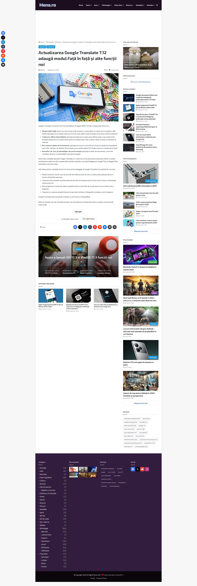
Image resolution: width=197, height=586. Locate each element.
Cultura (42, 481)
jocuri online (129, 429)
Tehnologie (106, 5)
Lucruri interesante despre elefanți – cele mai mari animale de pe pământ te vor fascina (139, 331)
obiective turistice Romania (133, 443)
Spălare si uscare (48, 490)
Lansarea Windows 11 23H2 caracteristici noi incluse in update (81, 257)
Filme (43, 563)
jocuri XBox (128, 436)
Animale (150, 5)
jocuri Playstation (130, 432)
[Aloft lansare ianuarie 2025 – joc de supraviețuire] (83, 475)
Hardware (45, 541)
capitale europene (130, 422)
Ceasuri (44, 538)
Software (58, 42)
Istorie (42, 500)
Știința (42, 516)
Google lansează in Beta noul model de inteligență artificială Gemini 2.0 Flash (146, 97)
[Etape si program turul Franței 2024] (128, 214)
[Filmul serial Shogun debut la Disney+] (83, 469)
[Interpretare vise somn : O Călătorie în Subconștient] (92, 475)
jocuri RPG (143, 432)
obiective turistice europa (148, 439)
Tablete (42, 525)
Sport (88, 5)
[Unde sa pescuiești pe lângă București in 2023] (128, 205)
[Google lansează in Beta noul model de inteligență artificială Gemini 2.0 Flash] (128, 98)
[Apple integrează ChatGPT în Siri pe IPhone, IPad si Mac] (50, 296)
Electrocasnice (45, 487)
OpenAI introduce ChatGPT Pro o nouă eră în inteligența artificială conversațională (77, 306)
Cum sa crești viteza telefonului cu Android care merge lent (146, 137)
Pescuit (42, 506)
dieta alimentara (130, 425)
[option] (81, 256)
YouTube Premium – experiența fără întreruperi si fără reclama (146, 127)
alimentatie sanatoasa (132, 418)
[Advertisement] (98, 23)
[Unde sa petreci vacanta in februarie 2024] (73, 475)
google (79, 212)
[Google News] (88, 219)
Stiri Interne (44, 522)
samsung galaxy (141, 446)
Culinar (44, 560)
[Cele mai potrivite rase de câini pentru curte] (128, 196)
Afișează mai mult (141, 231)
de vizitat (143, 422)
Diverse (129, 5)
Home (81, 5)
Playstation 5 (150, 443)
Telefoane (45, 551)
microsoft (140, 436)
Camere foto (46, 535)
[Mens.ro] (47, 5)
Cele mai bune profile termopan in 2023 (140, 186)
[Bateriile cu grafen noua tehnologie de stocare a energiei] (92, 469)
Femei (42, 496)
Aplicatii (42, 47)
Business (43, 474)
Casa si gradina (45, 477)
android (146, 418)
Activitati (45, 557)
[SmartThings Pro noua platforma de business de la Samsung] (128, 147)
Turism (44, 566)
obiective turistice (130, 439)
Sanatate (139, 5)
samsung (128, 446)
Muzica (42, 503)
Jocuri (43, 544)
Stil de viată (44, 519)
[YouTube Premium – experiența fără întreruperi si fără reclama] (128, 127)
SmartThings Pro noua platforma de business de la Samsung (146, 147)
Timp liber (118, 5)
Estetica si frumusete (48, 493)
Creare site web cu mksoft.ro (113, 575)
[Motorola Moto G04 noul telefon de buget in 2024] (73, 469)
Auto (96, 5)
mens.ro (42, 70)
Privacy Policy (101, 578)
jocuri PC (140, 429)
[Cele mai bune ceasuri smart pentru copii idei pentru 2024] (128, 223)
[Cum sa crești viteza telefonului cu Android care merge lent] (106, 296)
